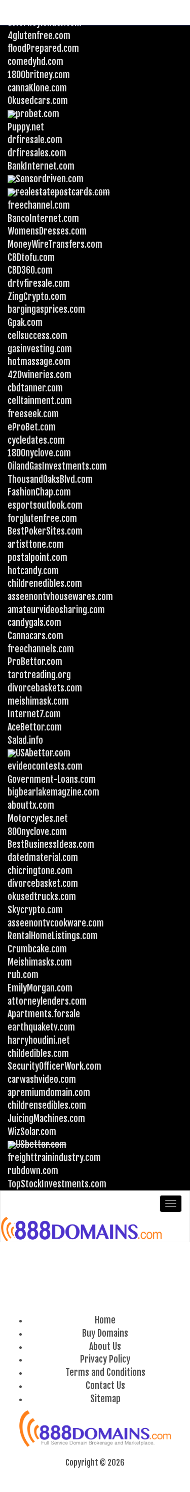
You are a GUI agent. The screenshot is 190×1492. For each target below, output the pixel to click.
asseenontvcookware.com (56, 923)
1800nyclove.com (39, 452)
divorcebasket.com (43, 883)
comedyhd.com (35, 61)
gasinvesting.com (40, 348)
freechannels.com (41, 648)
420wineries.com (39, 374)
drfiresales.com (37, 152)
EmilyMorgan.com (40, 987)
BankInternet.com (41, 166)
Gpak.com (25, 322)
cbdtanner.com (35, 387)
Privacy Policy (105, 1359)
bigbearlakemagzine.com (53, 792)
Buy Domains (105, 1333)
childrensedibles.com (47, 1105)
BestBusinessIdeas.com (51, 844)
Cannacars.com (35, 635)
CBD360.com (30, 270)
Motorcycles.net (38, 818)
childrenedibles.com (45, 583)
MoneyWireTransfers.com (55, 244)
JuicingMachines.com (46, 1118)
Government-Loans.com (52, 779)
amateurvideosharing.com (56, 609)
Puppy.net (26, 126)
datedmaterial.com (43, 857)
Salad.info (25, 740)
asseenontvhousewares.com (60, 596)
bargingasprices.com (46, 309)
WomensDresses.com (47, 231)
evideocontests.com (45, 766)
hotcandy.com (33, 570)
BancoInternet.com (43, 218)
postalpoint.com (37, 557)
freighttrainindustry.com (54, 1157)
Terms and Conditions (105, 1372)
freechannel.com (39, 205)
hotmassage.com (39, 361)
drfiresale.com (35, 139)
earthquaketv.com (41, 1027)
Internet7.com (34, 713)
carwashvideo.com (42, 1079)
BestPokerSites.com (45, 531)
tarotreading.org (39, 674)
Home (105, 1319)
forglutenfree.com (42, 518)
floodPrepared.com (43, 48)
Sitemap (105, 1398)
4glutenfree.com (39, 35)
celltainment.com (40, 400)
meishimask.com (38, 701)
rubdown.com (33, 1170)
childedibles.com (38, 1053)
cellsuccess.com (37, 335)
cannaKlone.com (37, 87)
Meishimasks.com (40, 962)
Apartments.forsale (44, 1013)
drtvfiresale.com (39, 283)
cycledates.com (36, 440)
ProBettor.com (35, 661)
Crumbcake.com (37, 948)
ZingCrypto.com (37, 296)
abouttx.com (31, 805)
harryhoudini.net (39, 1040)
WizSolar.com (32, 1131)
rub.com (23, 974)
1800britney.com (39, 74)
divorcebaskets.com (45, 687)
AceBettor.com (35, 727)
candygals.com (34, 622)
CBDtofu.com (31, 257)
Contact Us (105, 1385)
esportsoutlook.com (45, 505)
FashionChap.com (39, 492)
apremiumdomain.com (49, 1092)
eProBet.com (32, 427)
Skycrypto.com (35, 909)
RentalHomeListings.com (53, 935)
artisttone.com (36, 544)
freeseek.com (33, 413)
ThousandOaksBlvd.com (50, 479)
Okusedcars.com (38, 100)
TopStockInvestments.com (57, 1183)
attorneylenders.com (47, 1001)
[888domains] (82, 1229)
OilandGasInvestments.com (57, 466)
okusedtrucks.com (42, 896)
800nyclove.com (37, 831)
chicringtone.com (40, 870)
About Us (105, 1346)
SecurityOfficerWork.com (54, 1066)
